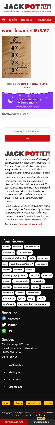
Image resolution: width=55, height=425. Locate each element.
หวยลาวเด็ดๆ (37, 281)
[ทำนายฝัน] (27, 100)
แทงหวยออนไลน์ (41, 422)
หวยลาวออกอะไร (21, 281)
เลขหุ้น (31, 298)
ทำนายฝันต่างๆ (32, 246)
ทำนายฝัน (17, 246)
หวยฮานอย (8, 292)
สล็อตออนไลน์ (16, 387)
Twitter (12, 325)
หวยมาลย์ (34, 275)
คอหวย (6, 246)
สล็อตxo (18, 403)
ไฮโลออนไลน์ (15, 379)
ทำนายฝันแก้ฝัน (24, 252)
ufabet (23, 224)
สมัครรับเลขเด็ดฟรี (14, 422)
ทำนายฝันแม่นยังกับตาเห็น (14, 258)
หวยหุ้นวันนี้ (47, 287)
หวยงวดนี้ (18, 269)
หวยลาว (6, 281)
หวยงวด (6, 269)
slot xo (49, 403)
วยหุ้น (32, 258)
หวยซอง (30, 269)
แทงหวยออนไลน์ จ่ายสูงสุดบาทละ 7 (33, 304)
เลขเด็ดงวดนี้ (8, 304)
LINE (10, 331)
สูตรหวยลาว (43, 258)
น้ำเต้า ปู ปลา (15, 372)
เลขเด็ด (13, 20)
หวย (5, 264)
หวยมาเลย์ (47, 275)
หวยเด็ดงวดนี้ (33, 292)
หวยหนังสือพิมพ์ (21, 287)
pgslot (41, 224)
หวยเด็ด (20, 292)
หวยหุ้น (35, 287)
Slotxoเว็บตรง (34, 403)
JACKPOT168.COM (40, 413)
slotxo (32, 224)
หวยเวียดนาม (8, 298)
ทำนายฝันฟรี (8, 252)
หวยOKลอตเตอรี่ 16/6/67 (22, 264)
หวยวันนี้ (6, 287)
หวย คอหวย (42, 264)
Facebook (14, 318)
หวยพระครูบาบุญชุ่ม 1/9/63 (15, 275)
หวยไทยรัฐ (26, 20)
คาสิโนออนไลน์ (16, 365)
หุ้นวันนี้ (21, 298)
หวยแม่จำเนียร (44, 20)
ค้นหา (27, 138)
